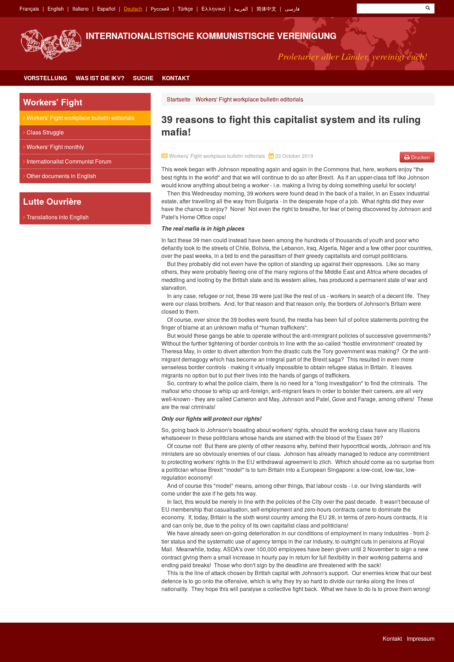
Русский (160, 8)
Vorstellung (45, 78)
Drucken (420, 157)
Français (29, 8)
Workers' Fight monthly (54, 147)
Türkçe (185, 8)
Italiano (80, 8)
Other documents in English (60, 176)
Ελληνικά (213, 8)
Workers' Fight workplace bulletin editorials (79, 118)
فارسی (292, 8)
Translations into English (57, 217)
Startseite (178, 99)
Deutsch (133, 8)
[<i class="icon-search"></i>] (427, 8)
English (56, 8)
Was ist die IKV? (100, 78)
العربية (241, 8)
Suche (143, 78)
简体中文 (266, 8)
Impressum (420, 638)
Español (106, 8)
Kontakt (176, 78)
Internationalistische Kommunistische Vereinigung (211, 35)
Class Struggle (44, 132)
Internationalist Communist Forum (68, 161)
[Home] (51, 44)
